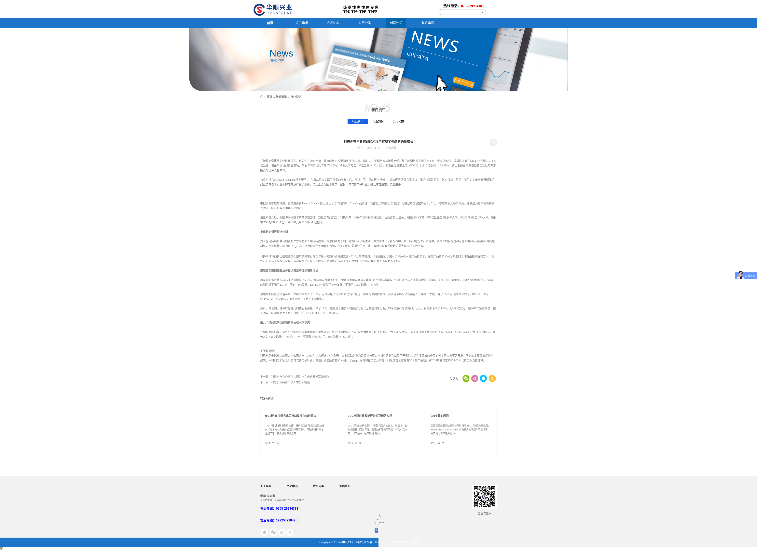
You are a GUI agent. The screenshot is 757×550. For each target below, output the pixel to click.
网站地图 (414, 542)
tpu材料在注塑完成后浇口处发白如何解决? (291, 415)
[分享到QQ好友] (483, 378)
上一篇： (294, 376)
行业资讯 (295, 96)
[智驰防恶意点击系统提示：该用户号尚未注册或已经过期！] (1, 548)
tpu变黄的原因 (440, 415)
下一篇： (285, 382)
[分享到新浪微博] (474, 378)
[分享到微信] (466, 378)
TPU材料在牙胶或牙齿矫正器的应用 (370, 415)
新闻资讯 (281, 96)
